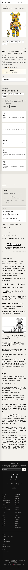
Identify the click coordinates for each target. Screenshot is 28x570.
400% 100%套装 (18, 6)
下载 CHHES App (14, 474)
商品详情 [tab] (4, 183)
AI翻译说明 (17, 519)
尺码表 (4, 76)
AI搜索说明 (17, 525)
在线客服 (6, 483)
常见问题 (17, 504)
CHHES (7, 2)
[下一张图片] (24, 25)
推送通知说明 (17, 517)
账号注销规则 (4, 504)
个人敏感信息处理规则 (6, 500)
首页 (2, 6)
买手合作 (3, 519)
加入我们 (3, 525)
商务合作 (3, 521)
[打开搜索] (18, 2)
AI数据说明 (17, 523)
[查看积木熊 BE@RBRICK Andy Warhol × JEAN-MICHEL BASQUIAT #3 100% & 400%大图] (14, 24)
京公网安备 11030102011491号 (19, 564)
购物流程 (17, 496)
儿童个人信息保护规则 (6, 502)
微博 (16, 41)
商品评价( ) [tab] (12, 183)
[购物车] (25, 2)
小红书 (22, 483)
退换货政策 (13, 106)
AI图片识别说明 (18, 527)
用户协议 (3, 496)
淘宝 (12, 483)
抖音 (17, 483)
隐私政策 (3, 498)
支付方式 (17, 502)
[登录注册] (15, 2)
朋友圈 (11, 41)
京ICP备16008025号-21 (7, 564)
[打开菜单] (3, 2)
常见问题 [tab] (19, 183)
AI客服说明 (17, 521)
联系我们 (3, 517)
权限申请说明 (4, 507)
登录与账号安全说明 (6, 509)
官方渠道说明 (5, 106)
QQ (19, 41)
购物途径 (17, 509)
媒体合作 (3, 523)
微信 (7, 41)
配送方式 (17, 498)
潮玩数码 (6, 6)
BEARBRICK (11, 6)
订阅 (24, 469)
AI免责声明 (17, 515)
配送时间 (17, 507)
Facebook (4, 44)
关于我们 (3, 515)
